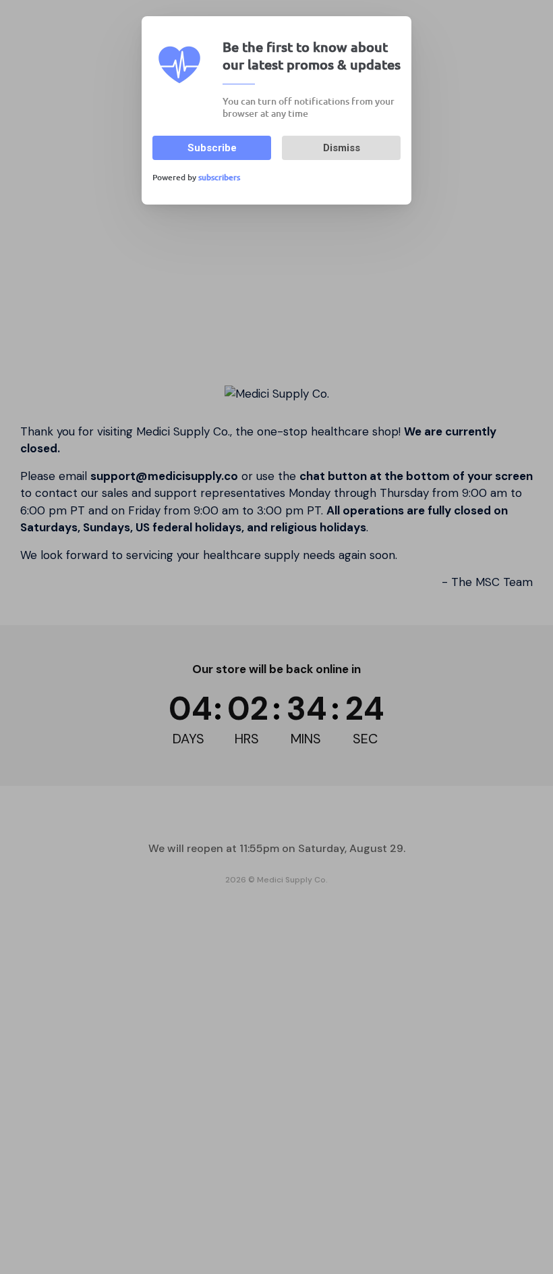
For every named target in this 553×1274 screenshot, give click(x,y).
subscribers (219, 177)
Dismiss (341, 148)
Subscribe (212, 148)
